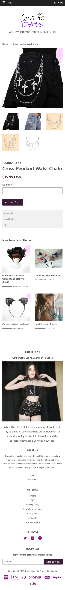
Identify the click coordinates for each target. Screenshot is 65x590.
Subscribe (53, 562)
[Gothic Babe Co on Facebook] (32, 539)
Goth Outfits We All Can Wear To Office (32, 358)
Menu (9, 3)
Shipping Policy (32, 505)
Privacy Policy (32, 513)
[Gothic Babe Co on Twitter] (25, 539)
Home (5, 43)
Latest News (32, 351)
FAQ (32, 500)
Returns (32, 496)
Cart (60, 2)
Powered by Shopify (48, 571)
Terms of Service (32, 522)
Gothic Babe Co (32, 571)
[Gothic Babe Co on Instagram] (40, 539)
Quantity (7, 184)
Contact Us (32, 518)
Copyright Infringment (32, 509)
